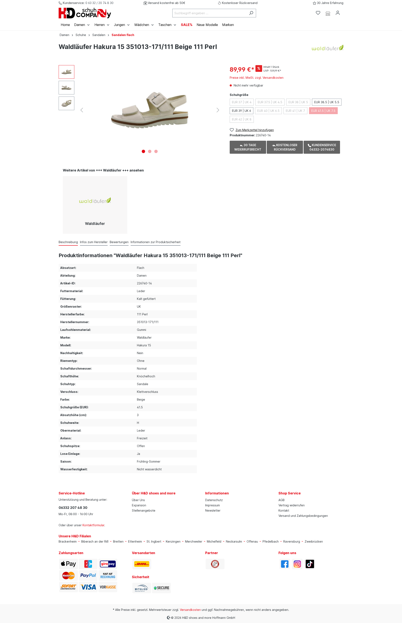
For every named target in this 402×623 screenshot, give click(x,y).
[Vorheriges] (82, 110)
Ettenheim (135, 541)
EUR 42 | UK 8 (241, 119)
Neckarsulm (234, 541)
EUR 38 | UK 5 (298, 102)
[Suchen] (251, 13)
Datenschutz (214, 500)
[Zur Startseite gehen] (85, 13)
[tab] (68, 242)
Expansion (139, 505)
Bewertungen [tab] (119, 242)
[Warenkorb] (345, 11)
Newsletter (212, 510)
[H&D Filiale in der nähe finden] (328, 13)
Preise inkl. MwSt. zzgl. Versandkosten (256, 77)
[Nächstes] (218, 110)
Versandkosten (190, 609)
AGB (281, 500)
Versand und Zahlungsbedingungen (303, 515)
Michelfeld (214, 541)
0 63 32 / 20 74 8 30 (99, 3)
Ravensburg (291, 541)
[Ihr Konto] (338, 13)
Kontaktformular (93, 525)
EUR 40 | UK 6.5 (268, 110)
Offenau (252, 541)
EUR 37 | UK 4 (241, 102)
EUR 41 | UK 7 (295, 110)
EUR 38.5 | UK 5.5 (326, 102)
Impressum (212, 505)
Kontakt (283, 510)
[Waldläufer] (327, 47)
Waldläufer (95, 223)
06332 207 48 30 (73, 508)
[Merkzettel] (318, 13)
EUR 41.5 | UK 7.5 (323, 110)
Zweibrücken (314, 541)
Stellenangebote (143, 510)
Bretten (118, 541)
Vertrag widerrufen (291, 505)
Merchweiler (193, 541)
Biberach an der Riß (94, 541)
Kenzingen (173, 541)
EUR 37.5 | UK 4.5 (270, 102)
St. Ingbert (154, 541)
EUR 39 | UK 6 (241, 110)
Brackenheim (68, 541)
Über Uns (138, 500)
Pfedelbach (271, 541)
